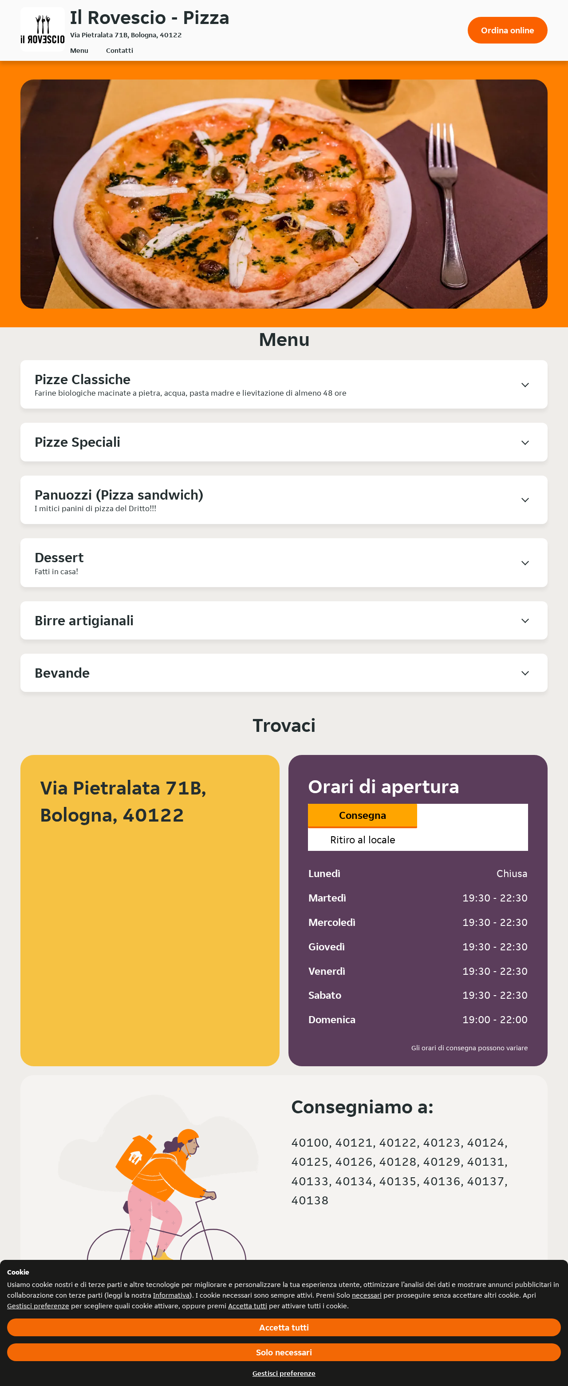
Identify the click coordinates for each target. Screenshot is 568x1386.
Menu (79, 50)
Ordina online (507, 30)
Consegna (362, 815)
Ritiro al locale (362, 839)
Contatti (119, 50)
